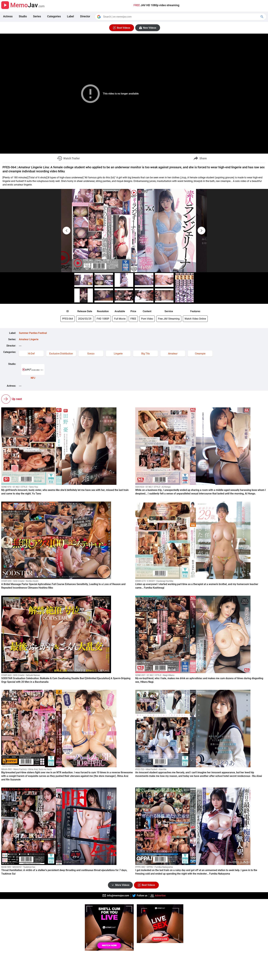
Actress (8, 16)
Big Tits (145, 353)
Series (37, 16)
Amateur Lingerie (28, 339)
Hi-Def (31, 353)
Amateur (172, 353)
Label (70, 16)
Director (85, 16)
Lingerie (118, 353)
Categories (54, 16)
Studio (23, 16)
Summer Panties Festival (33, 333)
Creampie (200, 353)
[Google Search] (262, 16)
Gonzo (90, 353)
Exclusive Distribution (61, 353)
